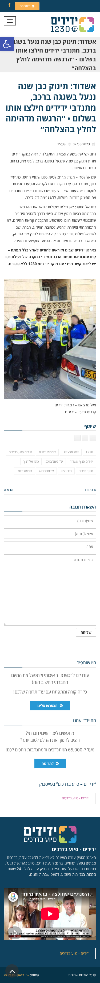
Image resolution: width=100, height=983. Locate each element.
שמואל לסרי (24, 471)
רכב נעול (66, 471)
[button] (7, 44)
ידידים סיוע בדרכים (20, 452)
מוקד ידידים (86, 471)
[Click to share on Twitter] (85, 438)
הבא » (8, 489)
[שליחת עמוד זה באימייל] (77, 438)
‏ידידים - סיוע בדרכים (75, 798)
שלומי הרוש (46, 471)
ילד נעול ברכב (54, 461)
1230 (89, 452)
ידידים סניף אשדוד (81, 461)
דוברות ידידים (47, 452)
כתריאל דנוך (31, 461)
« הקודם (89, 489)
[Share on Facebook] (93, 438)
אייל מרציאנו (71, 452)
